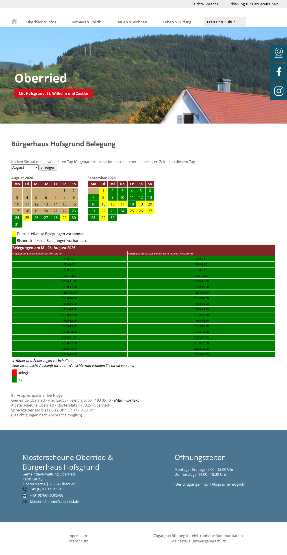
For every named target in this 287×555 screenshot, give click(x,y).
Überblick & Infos (41, 21)
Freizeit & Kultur (221, 21)
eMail (118, 400)
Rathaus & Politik (86, 21)
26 (141, 210)
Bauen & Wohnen (132, 21)
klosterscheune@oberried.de (54, 501)
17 (122, 204)
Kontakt (132, 400)
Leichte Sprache (205, 4)
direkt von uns (122, 365)
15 (103, 204)
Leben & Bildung (177, 21)
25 (27, 217)
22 (103, 210)
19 (141, 204)
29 (65, 217)
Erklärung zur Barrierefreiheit (253, 4)
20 (150, 204)
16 (113, 204)
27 (150, 210)
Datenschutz (77, 541)
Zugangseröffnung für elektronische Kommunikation (198, 535)
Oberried (40, 78)
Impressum (77, 535)
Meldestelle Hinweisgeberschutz (198, 541)
